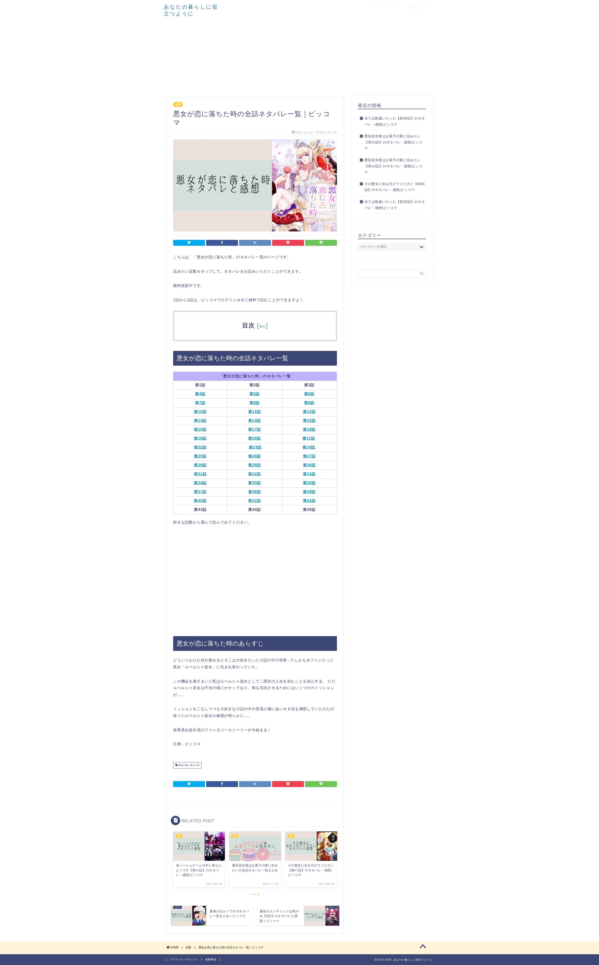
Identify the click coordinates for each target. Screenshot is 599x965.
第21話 (309, 438)
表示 (262, 326)
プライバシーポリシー (184, 959)
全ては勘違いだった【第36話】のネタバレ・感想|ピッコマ (395, 121)
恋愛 (178, 104)
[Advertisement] (299, 56)
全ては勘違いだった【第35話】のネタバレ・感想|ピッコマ (395, 205)
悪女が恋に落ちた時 (188, 765)
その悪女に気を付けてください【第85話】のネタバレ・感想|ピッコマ (395, 187)
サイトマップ (384, 7)
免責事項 (210, 959)
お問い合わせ (418, 7)
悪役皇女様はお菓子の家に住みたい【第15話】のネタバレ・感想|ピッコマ (394, 142)
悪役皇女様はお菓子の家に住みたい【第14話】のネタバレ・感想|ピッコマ (394, 166)
